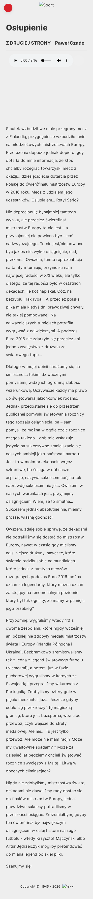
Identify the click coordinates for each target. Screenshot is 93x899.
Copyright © (29, 886)
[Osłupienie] (78, 60)
